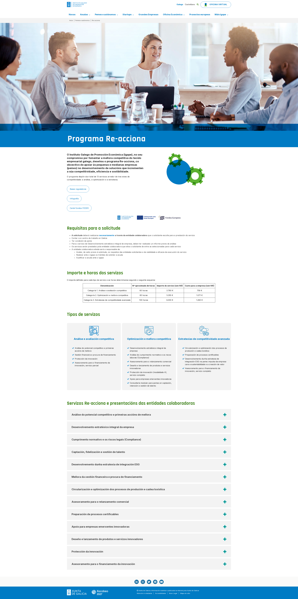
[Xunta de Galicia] (77, 592)
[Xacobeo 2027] (100, 592)
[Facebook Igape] (155, 581)
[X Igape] (149, 581)
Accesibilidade (160, 593)
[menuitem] (72, 14)
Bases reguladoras (78, 189)
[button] (149, 414)
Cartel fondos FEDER (79, 208)
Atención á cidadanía (144, 593)
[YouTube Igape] (161, 581)
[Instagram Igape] (143, 581)
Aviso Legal (173, 593)
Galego (180, 4)
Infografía (74, 198)
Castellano (190, 4)
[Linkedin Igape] (136, 581)
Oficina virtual (218, 4)
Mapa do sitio (185, 593)
